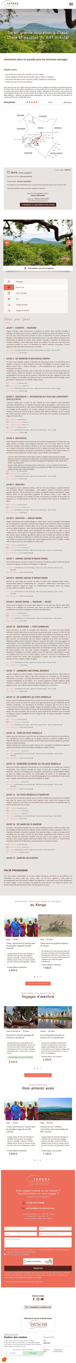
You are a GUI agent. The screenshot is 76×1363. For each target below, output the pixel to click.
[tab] (36, 282)
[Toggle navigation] (71, 4)
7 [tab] (44, 264)
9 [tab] (49, 264)
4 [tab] (35, 264)
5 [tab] (38, 264)
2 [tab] (30, 264)
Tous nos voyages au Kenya (38, 983)
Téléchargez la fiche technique (41, 268)
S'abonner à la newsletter (40, 1307)
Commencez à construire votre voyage (38, 205)
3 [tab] (32, 264)
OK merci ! (33, 1353)
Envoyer (38, 1268)
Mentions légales (46, 1350)
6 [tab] (41, 264)
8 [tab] (46, 264)
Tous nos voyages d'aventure (38, 1075)
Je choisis (12, 1353)
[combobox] (41, 1234)
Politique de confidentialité (57, 1350)
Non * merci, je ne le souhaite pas (18, 1254)
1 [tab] (27, 264)
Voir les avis (67, 102)
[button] (4, 1359)
